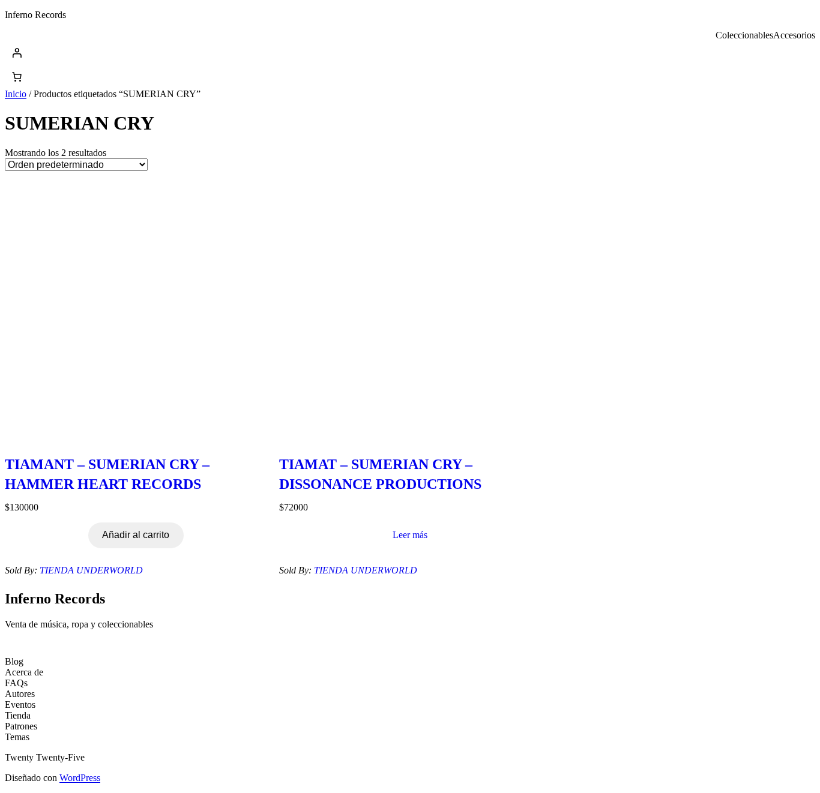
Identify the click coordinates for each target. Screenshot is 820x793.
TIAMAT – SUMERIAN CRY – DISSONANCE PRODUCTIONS (380, 474)
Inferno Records (35, 15)
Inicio (15, 94)
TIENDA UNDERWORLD (91, 570)
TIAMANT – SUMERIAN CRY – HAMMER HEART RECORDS (107, 474)
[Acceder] (410, 53)
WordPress (79, 778)
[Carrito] (17, 77)
